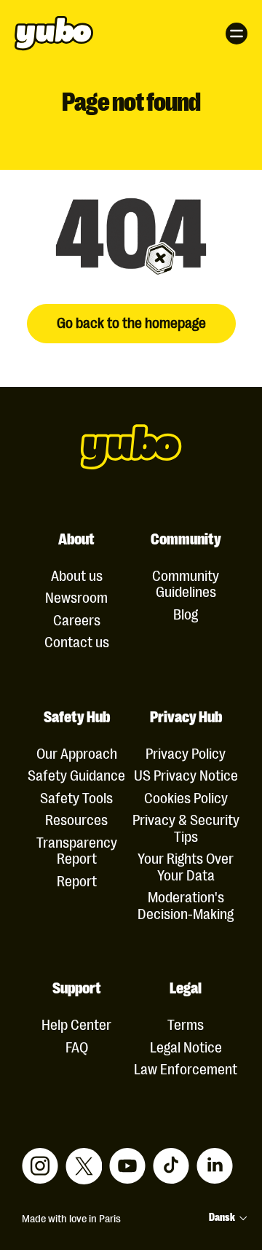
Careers (76, 619)
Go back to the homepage (131, 321)
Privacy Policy (186, 752)
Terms (185, 1023)
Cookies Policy (186, 797)
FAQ (77, 1046)
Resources (76, 818)
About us (77, 574)
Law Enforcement (185, 1068)
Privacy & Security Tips (185, 826)
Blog (185, 613)
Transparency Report (76, 849)
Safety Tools (76, 797)
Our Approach (76, 752)
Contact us (76, 641)
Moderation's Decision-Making (186, 904)
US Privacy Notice (186, 774)
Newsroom (76, 596)
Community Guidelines (185, 582)
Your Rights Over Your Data (186, 865)
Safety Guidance (76, 774)
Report (77, 880)
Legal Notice (186, 1046)
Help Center (76, 1023)
